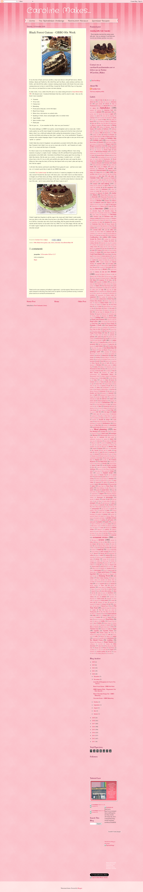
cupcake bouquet (104, 261)
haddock (92, 355)
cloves (96, 226)
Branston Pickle (100, 155)
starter (110, 589)
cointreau (92, 231)
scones (98, 561)
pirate (91, 505)
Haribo (112, 357)
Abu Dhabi (101, 102)
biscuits (101, 142)
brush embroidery (97, 164)
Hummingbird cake (94, 376)
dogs (115, 276)
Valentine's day (94, 629)
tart (109, 604)
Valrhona (103, 628)
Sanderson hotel (100, 557)
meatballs (103, 431)
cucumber (112, 260)
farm (113, 302)
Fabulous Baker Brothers (96, 301)
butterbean (92, 168)
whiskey (108, 644)
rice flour (112, 542)
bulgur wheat (111, 164)
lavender (98, 397)
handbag (98, 357)
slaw (95, 576)
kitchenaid (102, 391)
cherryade (92, 200)
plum (108, 506)
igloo (101, 380)
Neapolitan (112, 456)
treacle (95, 619)
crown (109, 258)
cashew (91, 187)
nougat (91, 463)
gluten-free (111, 344)
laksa (91, 395)
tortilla (98, 617)
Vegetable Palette (108, 631)
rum (111, 551)
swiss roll (92, 602)
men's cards (105, 433)
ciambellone (94, 222)
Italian (102, 382)
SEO (111, 563)
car (115, 182)
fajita (91, 302)
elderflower (102, 291)
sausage (97, 559)
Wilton (104, 647)
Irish (98, 382)
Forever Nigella (110, 323)
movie (107, 448)
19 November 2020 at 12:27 (48, 254)
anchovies (92, 112)
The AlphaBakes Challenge (51, 20)
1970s (91, 100)
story (104, 593)
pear (113, 490)
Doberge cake (93, 276)
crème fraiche (97, 256)
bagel (97, 121)
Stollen (99, 593)
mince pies (92, 441)
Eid (97, 291)
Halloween (105, 355)
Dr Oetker (109, 280)
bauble (96, 132)
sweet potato (104, 600)
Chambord (112, 191)
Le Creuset (111, 397)
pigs (95, 501)
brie (115, 161)
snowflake (92, 581)
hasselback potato (107, 359)
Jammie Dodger (108, 383)
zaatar (115, 651)
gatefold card (111, 336)
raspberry (107, 529)
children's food (93, 204)
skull (91, 576)
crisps (113, 256)
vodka (109, 634)
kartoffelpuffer (105, 387)
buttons (91, 172)
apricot (98, 116)
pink (99, 503)
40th (105, 100)
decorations (109, 267)
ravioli (96, 531)
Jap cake (97, 385)
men (99, 433)
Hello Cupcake (95, 363)
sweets (112, 600)
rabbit (108, 525)
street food (92, 594)
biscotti (107, 140)
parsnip (91, 484)
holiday (96, 367)
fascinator (92, 304)
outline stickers (93, 475)
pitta (108, 505)
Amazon (99, 110)
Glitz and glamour (102, 344)
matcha (110, 427)
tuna (95, 623)
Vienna (112, 632)
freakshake (112, 327)
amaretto (92, 110)
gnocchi (92, 346)
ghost (111, 338)
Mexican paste (104, 435)
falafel (96, 302)
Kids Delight (97, 389)
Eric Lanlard (102, 297)
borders (112, 151)
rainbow (96, 527)
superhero (112, 596)
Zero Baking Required (101, 653)
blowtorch (98, 148)
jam (93, 383)
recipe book (111, 531)
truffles (103, 621)
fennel (99, 306)
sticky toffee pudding (106, 591)
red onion (92, 533)
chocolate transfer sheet (104, 212)
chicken (98, 200)
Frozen (113, 331)
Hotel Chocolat (94, 372)
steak (115, 589)
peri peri (93, 495)
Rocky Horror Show (104, 546)
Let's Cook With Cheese (100, 404)
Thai (100, 610)
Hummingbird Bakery (107, 374)
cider (101, 222)
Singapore (112, 574)
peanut (98, 490)
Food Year (95, 323)
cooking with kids (94, 243)
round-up (100, 549)
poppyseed (101, 510)
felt (95, 306)
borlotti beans (93, 153)
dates (110, 265)
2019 (93, 718)
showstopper (97, 570)
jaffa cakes (109, 382)
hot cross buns (99, 370)
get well (106, 338)
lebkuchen (92, 398)
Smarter (112, 578)
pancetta (92, 480)
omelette (104, 467)
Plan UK (92, 506)
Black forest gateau (42, 242)
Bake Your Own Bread (103, 123)
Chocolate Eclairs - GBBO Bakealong (103, 698)
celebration (105, 189)
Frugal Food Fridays (96, 333)
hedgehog (114, 361)
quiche (104, 523)
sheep (102, 566)
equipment (93, 297)
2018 (93, 720)
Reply (35, 260)
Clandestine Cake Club (98, 224)
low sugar (107, 412)
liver (97, 408)
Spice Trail (104, 585)
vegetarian (93, 632)
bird (91, 138)
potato (93, 512)
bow (99, 153)
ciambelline (113, 220)
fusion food (98, 334)
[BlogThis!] (55, 240)
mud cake (103, 450)
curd (106, 263)
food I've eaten (110, 319)
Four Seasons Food (110, 325)
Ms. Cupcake (95, 450)
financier (92, 310)
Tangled (98, 604)
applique (92, 116)
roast (91, 546)
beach (106, 132)
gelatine (91, 338)
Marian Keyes (111, 421)
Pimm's (100, 501)
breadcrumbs (107, 159)
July (95, 711)
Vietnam (92, 634)
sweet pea (96, 600)
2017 (93, 724)
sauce (91, 559)
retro (115, 537)
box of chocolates (112, 153)
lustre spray (96, 414)
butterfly (110, 168)
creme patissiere (106, 256)
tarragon (104, 604)
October (96, 702)
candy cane (101, 180)
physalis (92, 499)
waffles (96, 636)
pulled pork (92, 522)
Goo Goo (94, 348)
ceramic (91, 191)
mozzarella (113, 448)
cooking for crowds (109, 239)
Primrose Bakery (110, 516)
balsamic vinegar (110, 127)
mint (98, 443)
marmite (99, 423)
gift (104, 340)
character (100, 193)
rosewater (113, 547)
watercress (95, 638)
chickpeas (107, 200)
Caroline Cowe (96, 89)
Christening (104, 214)
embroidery (112, 293)
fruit (106, 333)
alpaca (94, 108)
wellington (92, 644)
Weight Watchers (108, 642)
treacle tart (101, 619)
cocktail (92, 228)
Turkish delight (107, 623)
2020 (93, 674)
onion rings (97, 471)
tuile (91, 623)
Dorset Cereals (105, 278)
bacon (91, 121)
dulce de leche (107, 284)
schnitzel (92, 561)
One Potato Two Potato (109, 469)
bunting (98, 166)
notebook (112, 461)
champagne (92, 193)
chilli (107, 204)
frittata (108, 331)
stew (98, 591)
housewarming (93, 374)
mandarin (94, 419)
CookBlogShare (94, 237)
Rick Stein (101, 544)
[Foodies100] (94, 806)
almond (106, 106)
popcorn (112, 508)
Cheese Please (104, 195)
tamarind (92, 604)
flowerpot (104, 315)
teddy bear (113, 608)
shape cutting (105, 564)
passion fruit (113, 484)
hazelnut (92, 361)
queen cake (113, 522)
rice (106, 542)
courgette (97, 248)
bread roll (109, 157)
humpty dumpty (105, 376)
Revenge (94, 540)
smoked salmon (94, 579)
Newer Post (31, 301)
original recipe (108, 473)
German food (98, 338)
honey (103, 368)
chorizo (114, 212)
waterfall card (102, 638)
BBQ (101, 132)
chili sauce (101, 204)
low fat (98, 412)
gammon (112, 334)
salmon (108, 555)
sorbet (108, 581)
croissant (98, 258)
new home (99, 458)
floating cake (113, 314)
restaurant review (100, 537)
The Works (92, 613)
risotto (112, 544)
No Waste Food (102, 461)
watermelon (110, 638)
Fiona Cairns (99, 310)
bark (96, 131)
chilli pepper (113, 204)
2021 (93, 671)
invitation (92, 382)
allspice (99, 105)
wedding (110, 640)
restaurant (113, 535)
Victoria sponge (104, 632)
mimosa (105, 439)
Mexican (95, 435)
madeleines (96, 417)
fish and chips (99, 312)
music (91, 454)
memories (94, 433)
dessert (105, 269)
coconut (114, 228)
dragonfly (99, 282)
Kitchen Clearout (94, 391)
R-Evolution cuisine (96, 525)
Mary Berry (98, 425)
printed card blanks (100, 518)
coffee (111, 230)
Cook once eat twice (100, 235)
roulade (93, 549)
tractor (104, 617)
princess (92, 518)
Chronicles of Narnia (99, 220)
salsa (114, 555)
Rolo (93, 547)
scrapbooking (99, 563)
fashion (98, 304)
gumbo (112, 353)
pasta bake (101, 486)
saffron (91, 555)
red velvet (99, 533)
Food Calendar (112, 317)
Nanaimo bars (95, 456)
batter (91, 132)
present (112, 514)
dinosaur (97, 274)
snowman (99, 581)
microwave (112, 435)
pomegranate (95, 508)
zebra (93, 653)
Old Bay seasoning (111, 465)
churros (107, 220)
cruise (115, 258)
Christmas (113, 214)
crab (115, 248)
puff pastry (110, 520)
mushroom (111, 452)
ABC (113, 100)
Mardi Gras (97, 421)
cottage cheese (93, 246)
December (97, 676)
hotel (113, 370)
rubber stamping (104, 551)
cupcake (92, 261)
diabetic (97, 272)
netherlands (92, 458)
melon (114, 431)
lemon (111, 399)
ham (112, 355)
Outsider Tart (103, 475)
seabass (106, 563)
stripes (99, 594)
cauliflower (110, 187)
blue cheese (106, 148)
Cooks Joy (103, 243)
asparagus (92, 117)
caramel (95, 184)
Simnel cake (92, 572)
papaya (109, 480)
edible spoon (95, 289)
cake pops (101, 176)
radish (113, 525)
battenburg (112, 131)
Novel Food (97, 463)
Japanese (103, 385)
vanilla (109, 628)
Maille (102, 417)
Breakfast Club (108, 161)
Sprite (93, 589)
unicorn (109, 625)
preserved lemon (94, 516)
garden (99, 336)
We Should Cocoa (96, 640)
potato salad (101, 512)
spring (108, 587)
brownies (106, 163)
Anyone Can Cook (103, 114)
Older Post (82, 301)
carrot (106, 185)
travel (109, 617)
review (101, 539)
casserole (98, 187)
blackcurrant (101, 144)
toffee (94, 615)
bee (111, 132)
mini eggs (113, 441)
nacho (110, 454)
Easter (97, 286)
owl (109, 475)
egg (102, 289)
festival (114, 306)
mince (111, 439)
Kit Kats (112, 389)
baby (104, 119)
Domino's (98, 278)
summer (104, 596)
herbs (108, 363)
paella (103, 476)
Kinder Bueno (105, 389)
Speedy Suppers (94, 585)
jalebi (115, 382)
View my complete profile (97, 91)
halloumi (98, 355)
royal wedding (95, 551)
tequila (94, 610)
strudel (104, 594)
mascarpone (113, 425)
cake (49, 242)
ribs (101, 542)
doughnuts (101, 280)
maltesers (114, 417)
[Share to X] (56, 240)
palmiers (98, 478)
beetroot (106, 134)
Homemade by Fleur (95, 368)
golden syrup (113, 346)
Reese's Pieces (113, 533)
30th (101, 100)
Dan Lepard (104, 265)
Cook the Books (111, 235)
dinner (113, 271)
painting (92, 478)
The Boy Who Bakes (104, 611)
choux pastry (95, 214)
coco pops (99, 228)
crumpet (100, 260)
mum (101, 452)
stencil (93, 591)
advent (107, 102)
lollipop (105, 408)
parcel (105, 482)
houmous (104, 372)
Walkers (108, 636)
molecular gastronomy (102, 444)
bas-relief (101, 131)
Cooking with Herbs (109, 241)
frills (104, 331)
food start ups (113, 321)
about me (92, 102)
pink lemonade (106, 503)
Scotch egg (105, 561)
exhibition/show (102, 299)
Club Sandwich (103, 226)
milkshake (101, 437)
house (112, 372)
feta (93, 308)
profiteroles (96, 520)
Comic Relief (100, 231)
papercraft (98, 482)
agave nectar (98, 103)
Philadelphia (100, 497)
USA (112, 627)
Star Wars (104, 589)
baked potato (107, 125)
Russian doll (103, 553)
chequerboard (97, 198)
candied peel (93, 180)
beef (115, 133)
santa (113, 557)
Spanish (113, 583)
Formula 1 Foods (95, 325)
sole (104, 581)
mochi (102, 443)
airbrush (107, 103)
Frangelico (105, 327)
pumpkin (99, 522)
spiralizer (92, 587)
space (97, 583)
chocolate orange (109, 211)
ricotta (107, 544)
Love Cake (110, 410)
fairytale (112, 301)
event (95, 299)
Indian (106, 380)
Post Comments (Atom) (40, 305)
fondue (105, 317)
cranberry (99, 250)
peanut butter (105, 490)
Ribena (96, 542)
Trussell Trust (111, 621)
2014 (93, 732)
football (102, 323)
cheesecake (95, 197)
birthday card (97, 140)
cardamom (99, 185)
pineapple (92, 503)
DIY (113, 274)
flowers (111, 316)
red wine (106, 533)
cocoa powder (107, 228)
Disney (103, 274)
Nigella (97, 460)
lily (95, 406)
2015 (93, 729)
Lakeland (110, 393)
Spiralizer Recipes (100, 20)
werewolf (100, 644)
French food (105, 329)
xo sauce (99, 649)
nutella (93, 465)
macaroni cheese (105, 414)
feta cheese (99, 308)
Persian (99, 495)
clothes (91, 226)
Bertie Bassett (98, 136)
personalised (105, 495)
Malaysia (108, 417)
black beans (108, 142)
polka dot (114, 506)
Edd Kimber (100, 287)
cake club (109, 174)
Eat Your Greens (106, 285)
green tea (112, 350)
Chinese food (103, 206)
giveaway (92, 344)
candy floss (108, 180)
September (97, 705)
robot (96, 546)
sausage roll (105, 559)
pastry (91, 488)
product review (111, 518)
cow (110, 248)
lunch (114, 412)
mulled (96, 452)
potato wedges (110, 512)
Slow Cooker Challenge (103, 578)
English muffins (110, 295)
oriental (98, 473)
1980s (35, 242)
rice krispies (93, 544)
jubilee (98, 387)
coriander (114, 243)
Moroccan (104, 446)
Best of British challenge (109, 136)
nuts (98, 465)
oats (104, 465)
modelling (108, 443)
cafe (103, 172)
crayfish (105, 250)
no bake (105, 459)
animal (99, 112)
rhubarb (112, 540)
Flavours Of (105, 314)
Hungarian (113, 376)
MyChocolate (104, 454)
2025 (93, 662)
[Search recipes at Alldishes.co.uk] (109, 845)
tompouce (112, 615)
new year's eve (108, 458)
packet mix (97, 476)
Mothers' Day (112, 446)
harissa (91, 359)
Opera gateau (105, 471)
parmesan (111, 482)
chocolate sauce (93, 212)
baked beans (113, 123)
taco (106, 602)
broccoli (99, 163)
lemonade (112, 400)
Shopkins (102, 568)
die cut (104, 272)
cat (103, 187)
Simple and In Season (103, 572)
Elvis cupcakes (97, 293)
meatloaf (109, 431)
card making (105, 183)
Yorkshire (92, 651)
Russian (96, 553)
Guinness (107, 353)
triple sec (96, 621)
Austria (114, 117)
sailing (96, 555)
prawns (105, 514)
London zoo (112, 408)
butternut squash (101, 170)
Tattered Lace (104, 606)
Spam (107, 583)
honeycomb (110, 368)
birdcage (96, 138)
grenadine (107, 351)
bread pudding (101, 157)
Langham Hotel (110, 395)
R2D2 (104, 525)
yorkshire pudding (101, 651)
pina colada (107, 501)
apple (111, 114)
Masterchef (104, 427)
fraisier (94, 327)
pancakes (111, 478)
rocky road (113, 546)
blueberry (114, 148)
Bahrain (102, 121)
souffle (113, 581)
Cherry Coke (111, 198)
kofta (113, 391)
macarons (113, 414)
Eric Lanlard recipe (41, 172)
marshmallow (106, 423)
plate (104, 506)
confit (104, 233)
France (99, 327)
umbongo (102, 625)
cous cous (104, 248)
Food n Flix (94, 321)
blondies (110, 146)
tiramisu (99, 613)
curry (111, 263)
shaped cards (113, 564)
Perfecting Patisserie (111, 493)
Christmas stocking (105, 218)
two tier (96, 625)
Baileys (107, 121)
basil (106, 131)
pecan (99, 491)
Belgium (112, 134)
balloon (101, 127)
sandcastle (92, 557)
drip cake (112, 282)
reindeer (93, 535)
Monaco (112, 444)
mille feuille (111, 437)
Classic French (110, 224)
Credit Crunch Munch (96, 254)
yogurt (111, 649)
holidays (102, 367)
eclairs (114, 285)
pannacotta (103, 480)
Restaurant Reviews (78, 20)
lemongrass (92, 402)
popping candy (93, 510)
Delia (115, 267)
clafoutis (114, 222)
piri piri (96, 505)
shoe (115, 566)
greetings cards (95, 352)
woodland (92, 649)
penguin (114, 491)
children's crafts (110, 202)
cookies (104, 237)
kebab (113, 387)
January (96, 714)
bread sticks (98, 159)
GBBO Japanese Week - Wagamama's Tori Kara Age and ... (104, 690)
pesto (111, 495)
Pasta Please (109, 486)
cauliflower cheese (94, 189)
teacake (103, 608)
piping (113, 503)
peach (91, 490)
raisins (101, 527)
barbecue (106, 129)
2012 (93, 738)
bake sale (94, 123)
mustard (97, 454)
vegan (114, 629)
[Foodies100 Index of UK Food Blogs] (98, 804)
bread (93, 157)
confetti (99, 233)
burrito (112, 166)
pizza (112, 505)
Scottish (112, 561)
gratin (100, 348)
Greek (94, 350)
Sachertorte (111, 553)
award (99, 119)
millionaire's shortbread (95, 439)
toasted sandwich (111, 614)
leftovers (104, 399)
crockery (92, 258)
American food (108, 110)
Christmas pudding (94, 218)
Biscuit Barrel (93, 142)
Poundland (92, 514)
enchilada (92, 295)
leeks (98, 398)
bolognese (99, 149)
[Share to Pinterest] (60, 240)
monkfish (92, 446)
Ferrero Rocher (107, 306)
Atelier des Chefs (101, 117)
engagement (100, 295)
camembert (106, 178)
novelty (105, 463)
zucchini (110, 653)
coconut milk (97, 230)
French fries (113, 329)
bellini (91, 136)
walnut (114, 636)
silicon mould (111, 570)
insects (112, 380)
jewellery (92, 387)
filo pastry (112, 308)
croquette (104, 258)
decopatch (101, 267)
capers (103, 181)
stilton (114, 591)
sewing (98, 564)
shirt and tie (109, 566)
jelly (109, 385)
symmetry (100, 602)
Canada (112, 178)
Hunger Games (95, 378)
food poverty (104, 321)
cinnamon (107, 222)
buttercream (101, 168)
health (97, 361)
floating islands (95, 315)
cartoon (112, 185)
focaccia (92, 317)
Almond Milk (113, 105)
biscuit (112, 140)
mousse (100, 448)
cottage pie (102, 246)
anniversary (108, 112)
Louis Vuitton (102, 410)
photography (109, 497)
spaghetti (102, 583)
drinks (105, 282)
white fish (100, 646)
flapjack (98, 314)
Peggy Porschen (106, 491)
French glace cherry (96, 331)
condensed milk (110, 231)
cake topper (111, 176)
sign (105, 570)
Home (32, 20)
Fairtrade (106, 301)
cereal (97, 191)
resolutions (106, 535)
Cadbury (98, 172)
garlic (104, 336)
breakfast (99, 161)
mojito (114, 443)
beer (100, 134)
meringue (113, 433)
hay (113, 359)
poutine (99, 514)
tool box (92, 617)
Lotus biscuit (93, 410)
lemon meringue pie (103, 400)
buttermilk (92, 170)
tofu (100, 615)
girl (113, 342)
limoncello (106, 406)
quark (106, 522)
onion (91, 471)
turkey (100, 623)
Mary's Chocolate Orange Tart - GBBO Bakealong (103, 694)
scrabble (92, 563)
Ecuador (93, 287)
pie (109, 499)
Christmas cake (97, 216)
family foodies (104, 302)
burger (105, 166)
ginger (114, 340)
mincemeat (99, 441)
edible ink (114, 287)
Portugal (114, 510)
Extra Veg (111, 299)
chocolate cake (112, 209)
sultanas (92, 596)
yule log (109, 651)
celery (112, 189)
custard (91, 265)
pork (108, 510)
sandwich (108, 557)
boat (93, 149)
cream (98, 252)
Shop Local (95, 568)
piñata (113, 501)
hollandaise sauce (110, 367)
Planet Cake (98, 506)
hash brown (98, 359)
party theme (104, 484)
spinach (112, 585)
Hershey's (99, 365)
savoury (112, 559)
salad (101, 555)
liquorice (92, 408)
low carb (92, 412)
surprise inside (100, 598)
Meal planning (100, 429)
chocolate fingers (96, 211)
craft (93, 250)
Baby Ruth (111, 119)
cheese (95, 195)
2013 (93, 735)
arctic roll (105, 116)
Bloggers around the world (97, 146)
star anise (98, 589)
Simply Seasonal (103, 574)
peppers (102, 493)
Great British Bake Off (67, 242)
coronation (101, 244)
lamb (95, 395)
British (93, 163)
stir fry (93, 593)
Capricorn (110, 181)
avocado (94, 119)
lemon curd (93, 400)
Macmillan (100, 416)
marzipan (105, 425)
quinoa (109, 523)
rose (97, 547)
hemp (103, 363)
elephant (109, 291)
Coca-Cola (111, 226)
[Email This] (53, 240)
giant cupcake (98, 340)
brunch (114, 163)
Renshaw (100, 535)
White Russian (108, 646)
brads (93, 155)
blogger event (109, 144)
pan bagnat (104, 478)
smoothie (103, 579)
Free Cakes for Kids (95, 329)
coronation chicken (110, 244)
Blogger (80, 888)
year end (105, 649)
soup (91, 583)
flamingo (92, 314)
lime (100, 406)
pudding (103, 520)
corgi (108, 243)
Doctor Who (101, 276)
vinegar (98, 634)
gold (107, 346)
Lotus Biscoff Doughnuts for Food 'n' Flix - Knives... (104, 682)
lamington (102, 395)
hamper (92, 357)
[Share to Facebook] (58, 240)
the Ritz (112, 611)
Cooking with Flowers (95, 241)
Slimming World (104, 576)
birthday (103, 138)
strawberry (110, 593)
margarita (104, 421)
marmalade (92, 423)
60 (109, 100)
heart (102, 361)
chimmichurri (95, 206)
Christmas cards (108, 216)
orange (112, 471)
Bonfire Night (107, 149)
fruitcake (112, 333)
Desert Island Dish (96, 269)
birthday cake (111, 138)
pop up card (105, 508)
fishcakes (107, 312)
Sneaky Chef (111, 579)
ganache (92, 337)
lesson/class (106, 402)
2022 (93, 668)
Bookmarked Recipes (101, 151)
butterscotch (112, 170)
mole (93, 444)
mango (108, 419)
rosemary (102, 547)
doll (93, 278)
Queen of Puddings (96, 523)
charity (106, 193)
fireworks (112, 310)
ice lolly (110, 378)
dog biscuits (109, 276)
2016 (93, 727)
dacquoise (97, 265)
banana (92, 129)
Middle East (93, 437)
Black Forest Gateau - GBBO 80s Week (103, 686)
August (96, 708)
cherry (52, 242)
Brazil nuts (113, 155)
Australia (109, 117)
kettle (91, 389)
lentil (99, 402)
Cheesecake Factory (106, 197)
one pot (100, 469)
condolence (92, 233)
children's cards (99, 202)
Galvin (105, 334)
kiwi (109, 391)
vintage (103, 634)
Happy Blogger (105, 357)
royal (108, 549)
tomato (105, 615)
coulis (108, 246)
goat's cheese (99, 346)
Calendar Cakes (95, 178)
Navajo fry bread (104, 456)
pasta (93, 486)
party (96, 484)
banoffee (99, 129)
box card (104, 153)
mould (94, 448)
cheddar (114, 193)
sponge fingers (101, 587)
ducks (91, 284)
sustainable (109, 598)
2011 (93, 741)
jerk (113, 385)
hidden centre (107, 365)
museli (105, 452)
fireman (106, 310)
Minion (93, 443)
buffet (104, 164)
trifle (91, 621)
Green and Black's (103, 350)
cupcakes (99, 263)
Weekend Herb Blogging (96, 642)
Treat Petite (109, 619)
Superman (92, 598)
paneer (97, 480)
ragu (91, 527)
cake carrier (102, 174)
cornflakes (94, 244)
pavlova (112, 488)
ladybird (104, 393)
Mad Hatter (107, 416)
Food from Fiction (98, 319)
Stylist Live (111, 594)
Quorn (114, 523)
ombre (98, 467)
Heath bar (107, 361)
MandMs (101, 419)
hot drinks (107, 370)
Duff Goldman (98, 284)
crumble (94, 260)
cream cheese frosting (108, 252)
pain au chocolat (111, 476)
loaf (101, 408)
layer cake (104, 397)
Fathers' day (106, 304)
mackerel (94, 416)
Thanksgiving (93, 611)
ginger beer (95, 342)
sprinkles (114, 587)
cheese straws (113, 195)
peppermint (94, 493)
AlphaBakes (105, 107)
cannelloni (97, 181)
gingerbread (103, 342)
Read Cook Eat (103, 531)
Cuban (105, 260)
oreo (91, 473)
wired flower (111, 647)
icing (95, 380)
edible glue (107, 287)
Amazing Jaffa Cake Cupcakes (100, 31)
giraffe (109, 342)
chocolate (57, 242)
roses (107, 547)
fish (91, 312)
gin (110, 340)
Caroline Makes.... (59, 10)
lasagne (91, 397)
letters (109, 404)
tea (111, 606)
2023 (93, 665)
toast (104, 613)
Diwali (108, 274)
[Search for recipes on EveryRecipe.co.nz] (95, 80)
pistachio (102, 505)
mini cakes (106, 441)
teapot (108, 608)
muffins (110, 450)
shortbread (109, 568)
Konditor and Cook (95, 393)
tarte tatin (97, 606)
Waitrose (102, 636)
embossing (105, 293)
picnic (97, 499)
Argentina (112, 116)
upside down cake (105, 627)
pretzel (102, 516)
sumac (98, 596)
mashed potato (96, 427)
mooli (98, 446)
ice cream (103, 378)
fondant (98, 317)
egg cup (109, 289)
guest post (99, 353)
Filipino (105, 308)
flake (113, 312)
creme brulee (108, 254)
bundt (91, 166)
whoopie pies (97, 647)
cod (106, 229)
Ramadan (108, 527)
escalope (110, 297)
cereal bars (104, 191)
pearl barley (93, 491)
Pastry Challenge (100, 488)
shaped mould (95, 566)
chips (110, 206)
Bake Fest (113, 121)
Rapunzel (100, 529)
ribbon (91, 542)
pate (108, 488)
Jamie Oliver (99, 383)
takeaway (112, 602)
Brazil (107, 155)
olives (93, 467)
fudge (91, 334)
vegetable (96, 631)
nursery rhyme (113, 463)
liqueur (112, 406)
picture (104, 499)
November (97, 679)
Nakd (115, 454)
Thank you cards (109, 610)
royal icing (113, 549)
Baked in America (96, 125)
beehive (94, 134)
